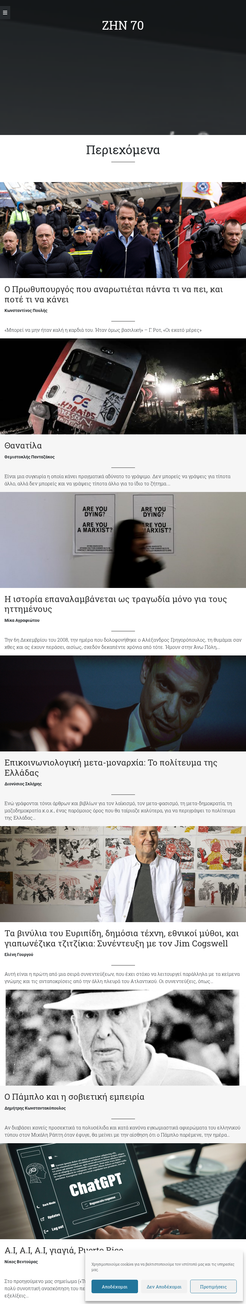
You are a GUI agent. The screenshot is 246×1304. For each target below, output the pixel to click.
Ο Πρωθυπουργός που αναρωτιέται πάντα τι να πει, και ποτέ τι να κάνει (113, 294)
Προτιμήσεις (213, 1287)
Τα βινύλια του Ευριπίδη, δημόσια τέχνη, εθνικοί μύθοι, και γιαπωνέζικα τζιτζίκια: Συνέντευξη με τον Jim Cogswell (121, 938)
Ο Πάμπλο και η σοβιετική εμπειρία (74, 1096)
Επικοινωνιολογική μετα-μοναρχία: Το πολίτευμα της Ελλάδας (111, 767)
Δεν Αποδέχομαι (164, 1287)
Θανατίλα (23, 445)
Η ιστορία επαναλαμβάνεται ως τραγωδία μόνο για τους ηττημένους (115, 604)
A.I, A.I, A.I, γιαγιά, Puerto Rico (63, 1250)
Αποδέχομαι (115, 1287)
